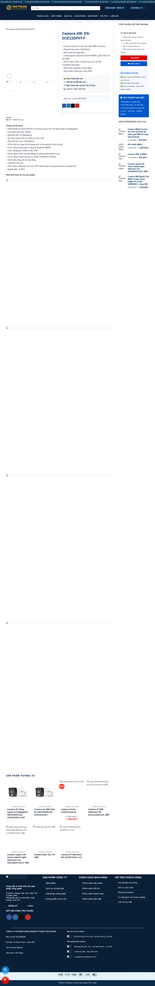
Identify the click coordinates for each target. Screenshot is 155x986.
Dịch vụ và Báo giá (55, 888)
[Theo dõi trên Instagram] (15, 917)
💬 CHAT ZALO (134, 64)
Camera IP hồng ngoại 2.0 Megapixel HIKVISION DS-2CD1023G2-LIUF (17, 813)
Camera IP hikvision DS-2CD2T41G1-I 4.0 (71, 856)
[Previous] (10, 53)
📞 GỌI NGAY (133, 58)
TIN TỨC (104, 16)
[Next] (53, 53)
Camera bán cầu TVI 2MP (44, 856)
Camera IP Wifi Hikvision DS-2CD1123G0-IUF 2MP (98, 812)
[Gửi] (102, 8)
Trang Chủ (43, 16)
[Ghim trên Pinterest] (77, 106)
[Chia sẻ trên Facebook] (64, 106)
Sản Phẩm (80, 16)
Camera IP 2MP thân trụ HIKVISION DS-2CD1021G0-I (44, 812)
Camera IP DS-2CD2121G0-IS (68, 810)
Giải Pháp (93, 16)
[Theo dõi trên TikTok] (21, 917)
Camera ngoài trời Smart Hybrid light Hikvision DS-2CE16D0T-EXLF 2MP (18, 858)
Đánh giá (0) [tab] (18, 120)
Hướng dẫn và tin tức (56, 899)
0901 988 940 (79, 89)
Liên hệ (114, 16)
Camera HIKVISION (79, 98)
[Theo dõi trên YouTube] (28, 917)
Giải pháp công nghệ (56, 893)
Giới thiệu (56, 16)
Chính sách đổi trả (91, 888)
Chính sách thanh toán (93, 893)
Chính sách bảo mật (91, 899)
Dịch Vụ (68, 16)
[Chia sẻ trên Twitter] (68, 106)
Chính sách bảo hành (92, 883)
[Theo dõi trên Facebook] (9, 917)
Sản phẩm (51, 883)
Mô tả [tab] (8, 120)
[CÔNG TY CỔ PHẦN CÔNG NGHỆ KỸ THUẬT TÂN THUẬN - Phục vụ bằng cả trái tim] (16, 8)
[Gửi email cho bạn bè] (73, 106)
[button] (114, 8)
